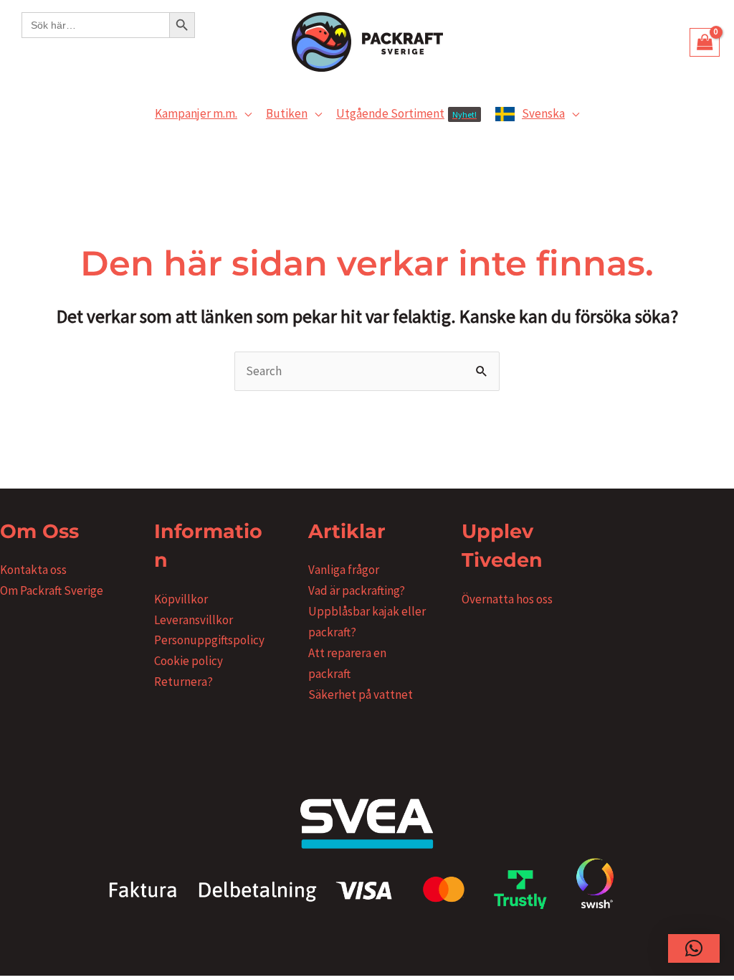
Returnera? (183, 681)
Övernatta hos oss (507, 599)
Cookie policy (188, 661)
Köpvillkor (181, 599)
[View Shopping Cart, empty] (705, 42)
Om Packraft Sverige (51, 590)
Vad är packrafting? (356, 590)
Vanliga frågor (343, 570)
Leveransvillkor (193, 620)
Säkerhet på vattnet (360, 694)
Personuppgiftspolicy (209, 640)
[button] (244, 113)
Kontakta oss (33, 570)
